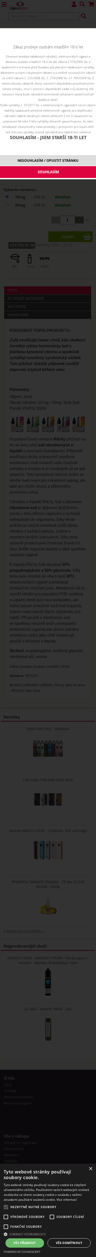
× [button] (90, 1169)
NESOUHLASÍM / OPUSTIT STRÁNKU (48, 160)
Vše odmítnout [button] (69, 1243)
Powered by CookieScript (22, 1252)
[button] (48, 1234)
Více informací (67, 1200)
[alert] (48, 1210)
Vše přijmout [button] (25, 1243)
